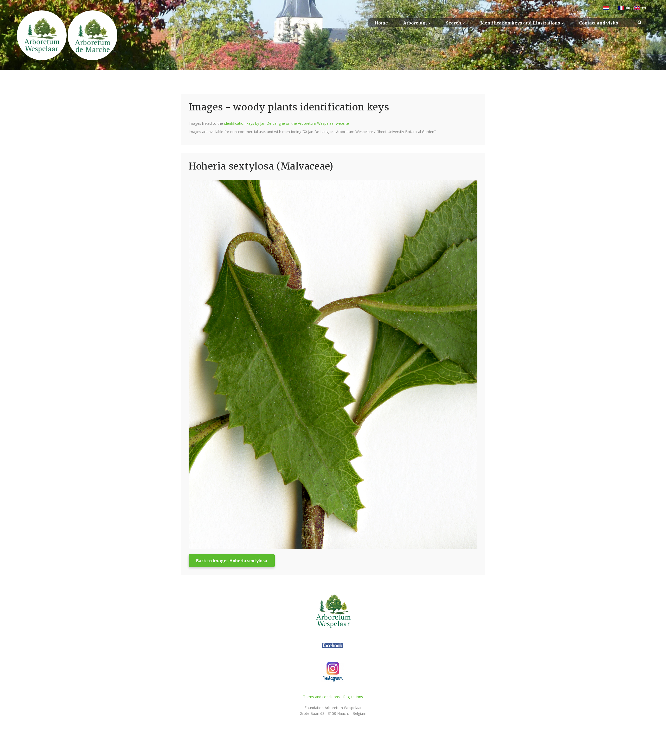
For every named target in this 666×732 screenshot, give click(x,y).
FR (628, 8)
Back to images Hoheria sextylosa (231, 561)
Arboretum (415, 23)
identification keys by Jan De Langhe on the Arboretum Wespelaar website (286, 123)
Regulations (353, 696)
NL (612, 8)
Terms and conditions (321, 696)
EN (644, 8)
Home (381, 23)
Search (453, 23)
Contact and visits (598, 23)
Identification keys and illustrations (520, 23)
